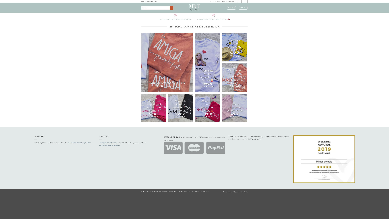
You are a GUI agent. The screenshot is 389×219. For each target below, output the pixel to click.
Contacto (231, 1)
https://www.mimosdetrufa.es (109, 145)
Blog (223, 1)
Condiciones (205, 191)
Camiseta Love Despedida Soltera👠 (207, 106)
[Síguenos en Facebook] (236, 1)
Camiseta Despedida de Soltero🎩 (214, 15)
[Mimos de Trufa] (194, 7)
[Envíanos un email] (242, 1)
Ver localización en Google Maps (79, 143)
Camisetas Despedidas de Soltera (175, 15)
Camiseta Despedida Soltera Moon (235, 107)
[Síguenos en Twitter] (40, 145)
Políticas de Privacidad (176, 191)
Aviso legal (163, 191)
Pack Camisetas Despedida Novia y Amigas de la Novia (234, 75)
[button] (231, 8)
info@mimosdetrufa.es (108, 143)
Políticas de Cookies (192, 191)
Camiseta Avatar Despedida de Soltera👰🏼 (207, 75)
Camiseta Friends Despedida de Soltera (180, 106)
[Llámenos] (246, 1)
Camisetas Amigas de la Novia (167, 82)
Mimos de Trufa (215, 1)
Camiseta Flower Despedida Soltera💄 (234, 45)
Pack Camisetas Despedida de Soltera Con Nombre (153, 104)
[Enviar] (171, 8)
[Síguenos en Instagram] (239, 1)
